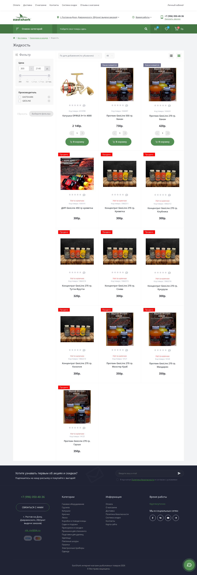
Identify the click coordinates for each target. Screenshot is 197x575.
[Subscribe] (179, 473)
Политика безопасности (142, 479)
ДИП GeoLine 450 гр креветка (77, 207)
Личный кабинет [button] (176, 5)
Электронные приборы (73, 548)
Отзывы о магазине (89, 5)
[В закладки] (97, 65)
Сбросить (22, 113)
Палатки (66, 544)
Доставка (27, 5)
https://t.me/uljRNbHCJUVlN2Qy (176, 518)
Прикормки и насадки (39, 38)
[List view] (171, 56)
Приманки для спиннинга (74, 531)
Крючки (66, 514)
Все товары (22, 38)
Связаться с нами (32, 507)
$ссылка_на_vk (160, 518)
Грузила (66, 507)
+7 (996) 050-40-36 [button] (33, 497)
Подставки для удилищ (73, 534)
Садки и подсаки (70, 524)
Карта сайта (111, 524)
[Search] (146, 28)
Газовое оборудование (73, 504)
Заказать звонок (173, 19)
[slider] (20, 75)
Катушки (66, 510)
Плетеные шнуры (70, 541)
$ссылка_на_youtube (168, 518)
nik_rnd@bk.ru (33, 530)
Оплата (16, 5)
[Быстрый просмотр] (88, 65)
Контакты (54, 5)
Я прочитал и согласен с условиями (148, 479)
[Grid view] (179, 56)
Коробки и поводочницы (74, 521)
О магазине (40, 5)
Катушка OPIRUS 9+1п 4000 (77, 115)
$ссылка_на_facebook (153, 518)
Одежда (65, 551)
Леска (64, 517)
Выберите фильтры (41, 113)
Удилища (66, 537)
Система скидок (69, 5)
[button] (174, 16)
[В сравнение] (92, 65)
